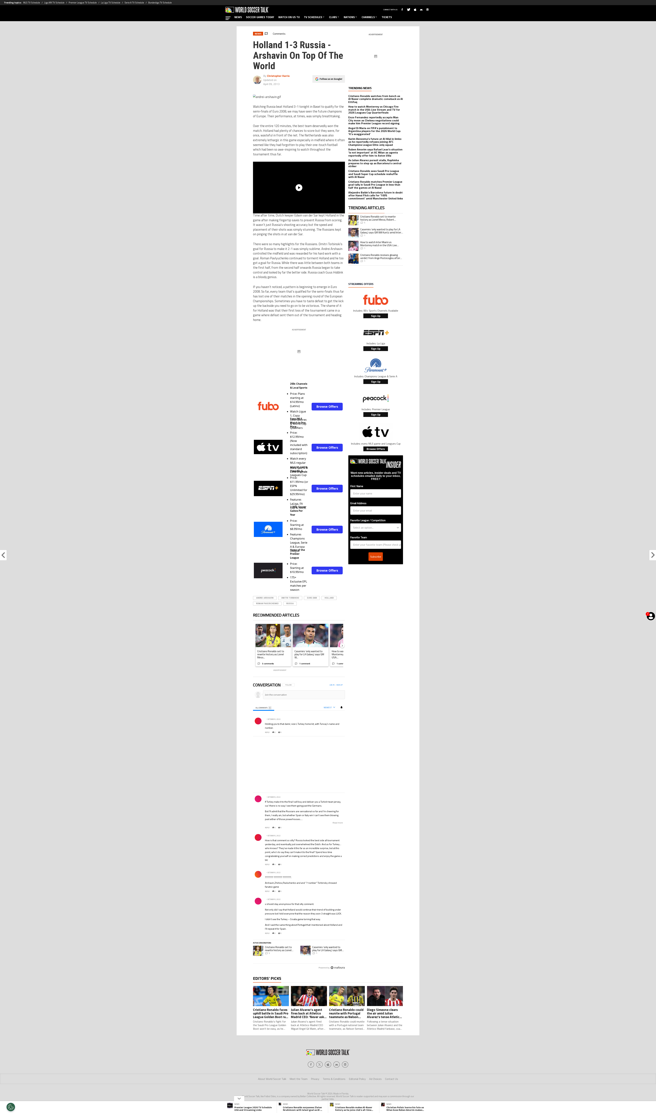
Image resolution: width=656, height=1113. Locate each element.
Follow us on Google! (331, 79)
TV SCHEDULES (313, 17)
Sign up (339, 685)
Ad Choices (375, 1079)
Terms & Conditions (334, 1079)
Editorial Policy (357, 1079)
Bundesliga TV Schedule (160, 2)
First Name (356, 486)
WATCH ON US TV (289, 17)
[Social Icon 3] (336, 1064)
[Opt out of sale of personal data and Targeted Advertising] (10, 1107)
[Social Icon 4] (345, 1064)
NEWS (238, 17)
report (339, 732)
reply (267, 732)
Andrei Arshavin (265, 598)
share (332, 732)
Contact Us (391, 1079)
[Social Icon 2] (328, 1064)
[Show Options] (398, 527)
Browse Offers (327, 406)
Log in (332, 685)
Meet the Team (299, 1079)
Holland (329, 598)
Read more (338, 822)
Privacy (315, 1079)
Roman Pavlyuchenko (267, 603)
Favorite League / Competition (368, 520)
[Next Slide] (342, 645)
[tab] (263, 707)
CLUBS (333, 17)
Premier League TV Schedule (83, 2)
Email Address (358, 503)
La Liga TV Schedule (110, 2)
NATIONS (349, 17)
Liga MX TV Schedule (54, 2)
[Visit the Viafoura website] (337, 967)
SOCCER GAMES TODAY (260, 17)
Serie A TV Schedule (134, 2)
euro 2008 (312, 598)
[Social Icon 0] (310, 1064)
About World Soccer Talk (272, 1079)
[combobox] (374, 527)
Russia (290, 603)
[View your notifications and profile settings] (341, 707)
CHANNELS (368, 17)
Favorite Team (358, 537)
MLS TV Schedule (31, 2)
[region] (299, 826)
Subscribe (375, 557)
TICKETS (387, 17)
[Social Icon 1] (319, 1064)
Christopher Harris (278, 76)
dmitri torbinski (290, 598)
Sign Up (375, 316)
